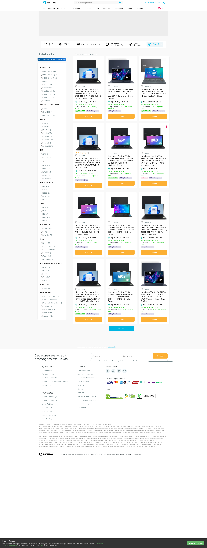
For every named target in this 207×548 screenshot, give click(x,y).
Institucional (47, 370)
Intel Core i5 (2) (49, 94)
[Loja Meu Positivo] (49, 2)
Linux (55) (46, 109)
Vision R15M (75, 8)
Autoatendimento (84, 370)
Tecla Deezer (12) (49, 309)
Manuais (81, 393)
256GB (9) (46, 274)
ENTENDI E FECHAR (195, 543)
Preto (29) (47, 256)
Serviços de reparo (85, 404)
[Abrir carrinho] (164, 3)
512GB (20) (47, 178)
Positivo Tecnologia (49, 397)
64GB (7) (46, 280)
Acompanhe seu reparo (87, 374)
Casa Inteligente (103, 8)
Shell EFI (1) (47, 112)
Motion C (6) (48, 136)
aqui (42, 545)
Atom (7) (46, 81)
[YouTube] (124, 371)
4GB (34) (46, 196)
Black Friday (47, 412)
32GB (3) (46, 193)
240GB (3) (47, 172)
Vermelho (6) (48, 259)
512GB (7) (46, 277)
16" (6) (45, 221)
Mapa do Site (47, 385)
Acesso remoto (83, 382)
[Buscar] (120, 2)
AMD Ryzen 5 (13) (50, 75)
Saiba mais (111, 347)
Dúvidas (81, 385)
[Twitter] (119, 371)
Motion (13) (47, 133)
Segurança (119, 8)
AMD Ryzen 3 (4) (49, 72)
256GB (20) (47, 175)
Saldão (140, 8)
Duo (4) (46, 123)
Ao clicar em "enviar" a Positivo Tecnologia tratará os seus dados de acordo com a (131, 361)
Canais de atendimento (86, 378)
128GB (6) (46, 169)
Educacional (47, 408)
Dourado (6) (47, 253)
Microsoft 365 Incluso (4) (52, 303)
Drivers (80, 389)
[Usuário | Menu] (159, 3)
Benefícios (157, 44)
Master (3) (47, 130)
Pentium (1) (47, 101)
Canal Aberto (82, 408)
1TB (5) (45, 154)
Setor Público (47, 404)
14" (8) (45, 214)
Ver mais (121, 328)
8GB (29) (46, 199)
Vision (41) (47, 143)
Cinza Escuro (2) (49, 246)
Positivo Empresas (49, 400)
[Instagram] (113, 371)
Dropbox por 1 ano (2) (51, 296)
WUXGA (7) (47, 235)
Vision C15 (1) (48, 146)
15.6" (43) (46, 217)
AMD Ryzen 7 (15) (50, 78)
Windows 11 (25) (49, 115)
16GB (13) (46, 187)
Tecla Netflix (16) (49, 313)
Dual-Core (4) (48, 88)
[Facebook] (108, 371)
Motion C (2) (48, 306)
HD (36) (46, 232)
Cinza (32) (47, 243)
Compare (81, 86)
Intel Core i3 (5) (49, 91)
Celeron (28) (48, 85)
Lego (130, 8)
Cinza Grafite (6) (49, 250)
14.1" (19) (46, 211)
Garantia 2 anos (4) (50, 300)
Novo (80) (47, 288)
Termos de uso (48, 374)
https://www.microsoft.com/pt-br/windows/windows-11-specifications (126, 444)
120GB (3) (46, 165)
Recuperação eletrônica (87, 396)
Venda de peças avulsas (87, 400)
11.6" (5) (45, 207)
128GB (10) (47, 267)
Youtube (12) (48, 316)
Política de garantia (49, 378)
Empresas (152, 2)
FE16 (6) (46, 127)
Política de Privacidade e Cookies (160, 361)
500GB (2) (47, 157)
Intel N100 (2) (48, 98)
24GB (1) (46, 190)
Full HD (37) (47, 229)
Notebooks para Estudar (51, 419)
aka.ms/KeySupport (51, 432)
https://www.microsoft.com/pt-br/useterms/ (106, 436)
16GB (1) (46, 271)
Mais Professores (49, 415)
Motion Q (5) (48, 140)
